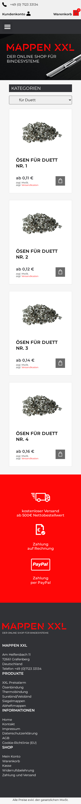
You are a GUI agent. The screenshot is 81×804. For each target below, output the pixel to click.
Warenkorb (11, 761)
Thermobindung (15, 692)
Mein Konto (11, 756)
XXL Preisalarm (14, 683)
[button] (7, 27)
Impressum (11, 729)
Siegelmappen (13, 701)
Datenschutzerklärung (20, 733)
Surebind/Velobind (16, 696)
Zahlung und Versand (19, 775)
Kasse (6, 766)
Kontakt (8, 724)
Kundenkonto (13, 14)
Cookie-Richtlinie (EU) (19, 743)
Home (7, 720)
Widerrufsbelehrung (18, 770)
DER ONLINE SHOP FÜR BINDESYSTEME (31, 59)
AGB (5, 738)
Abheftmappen (14, 706)
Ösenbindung (13, 687)
